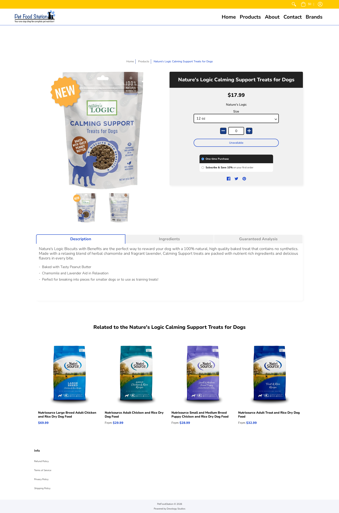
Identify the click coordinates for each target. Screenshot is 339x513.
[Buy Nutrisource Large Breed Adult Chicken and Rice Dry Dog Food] (69, 375)
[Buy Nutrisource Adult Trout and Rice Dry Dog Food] (269, 375)
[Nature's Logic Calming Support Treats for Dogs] (86, 208)
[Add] (249, 131)
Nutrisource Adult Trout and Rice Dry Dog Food (269, 415)
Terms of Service (42, 470)
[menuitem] (294, 4)
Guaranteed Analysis (258, 239)
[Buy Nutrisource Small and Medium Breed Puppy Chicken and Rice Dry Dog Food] (202, 375)
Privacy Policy (41, 479)
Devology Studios (176, 508)
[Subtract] (223, 131)
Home (130, 61)
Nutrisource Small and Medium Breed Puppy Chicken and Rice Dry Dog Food (200, 415)
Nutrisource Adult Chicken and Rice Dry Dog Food (134, 415)
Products (143, 61)
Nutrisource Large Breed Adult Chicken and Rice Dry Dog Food (67, 415)
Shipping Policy (42, 488)
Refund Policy (41, 461)
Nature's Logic (236, 104)
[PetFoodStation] (35, 17)
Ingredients (169, 239)
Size (236, 111)
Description (80, 239)
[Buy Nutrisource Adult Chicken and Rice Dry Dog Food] (136, 375)
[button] (306, 4)
